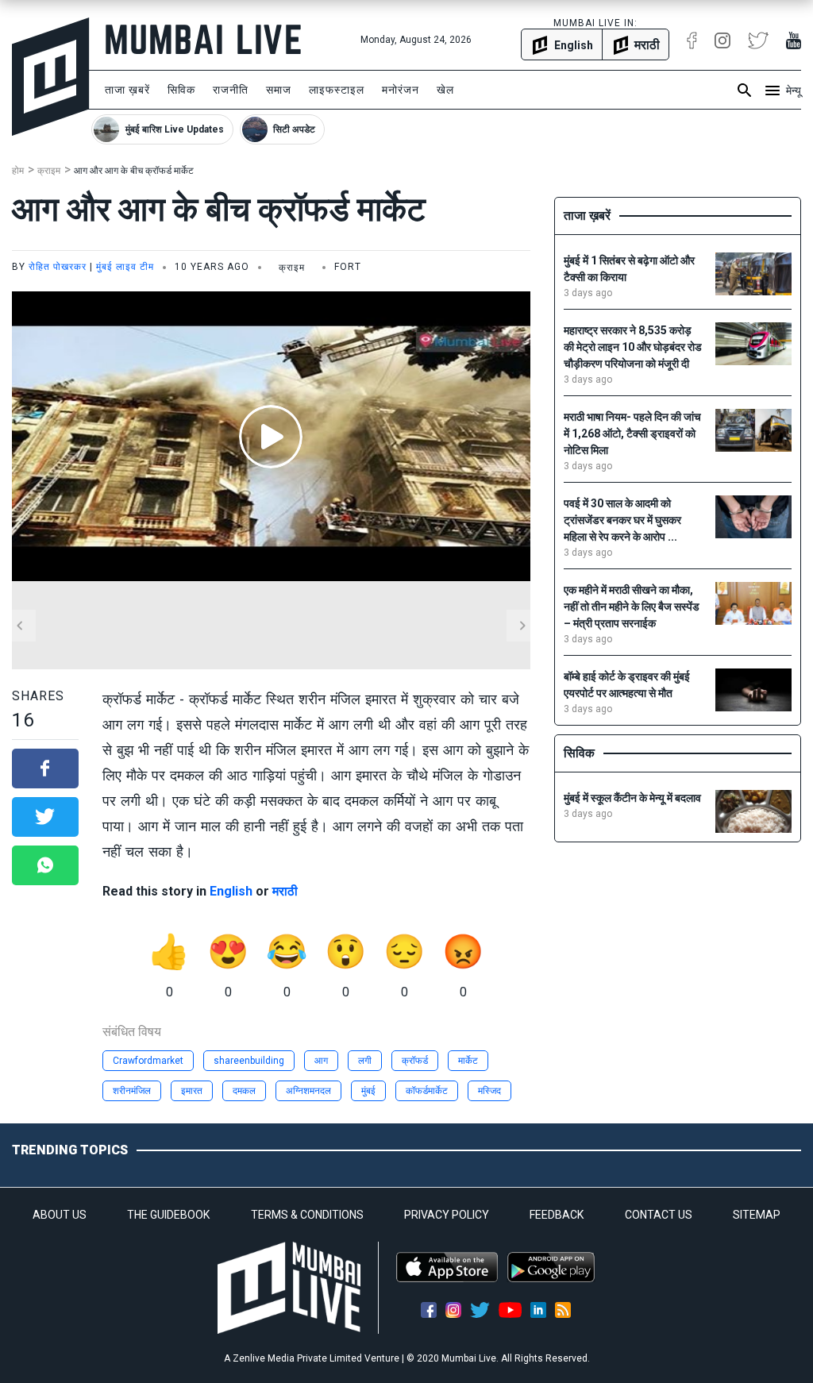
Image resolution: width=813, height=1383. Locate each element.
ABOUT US (60, 1214)
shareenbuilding (249, 1060)
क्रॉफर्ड (415, 1060)
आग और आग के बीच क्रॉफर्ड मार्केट (134, 170)
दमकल (244, 1090)
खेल (445, 89)
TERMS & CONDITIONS (307, 1214)
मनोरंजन (400, 89)
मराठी (285, 891)
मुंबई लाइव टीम (125, 266)
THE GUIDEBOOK (168, 1214)
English (231, 891)
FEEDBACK (557, 1214)
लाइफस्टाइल (336, 89)
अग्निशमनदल (308, 1090)
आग (321, 1060)
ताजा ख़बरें (127, 89)
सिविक (181, 89)
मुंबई (368, 1090)
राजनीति (231, 89)
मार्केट (468, 1060)
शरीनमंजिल (132, 1090)
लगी (365, 1060)
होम (18, 170)
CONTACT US (658, 1214)
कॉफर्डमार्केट (427, 1090)
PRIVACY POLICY (446, 1214)
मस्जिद (489, 1090)
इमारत (191, 1090)
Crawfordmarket (148, 1060)
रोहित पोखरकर (58, 266)
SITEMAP (756, 1214)
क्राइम (48, 170)
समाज (278, 89)
